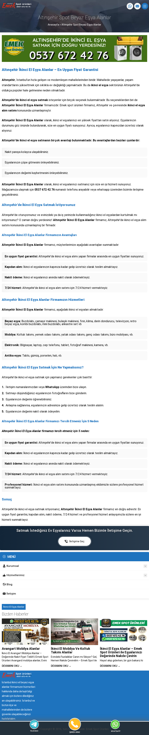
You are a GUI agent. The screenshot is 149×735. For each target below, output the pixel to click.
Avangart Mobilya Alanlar (21, 648)
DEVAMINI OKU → (12, 665)
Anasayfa (53, 24)
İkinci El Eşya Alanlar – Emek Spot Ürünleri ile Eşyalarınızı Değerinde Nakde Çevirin (121, 652)
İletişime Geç (76, 541)
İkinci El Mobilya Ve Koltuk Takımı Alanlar (70, 650)
